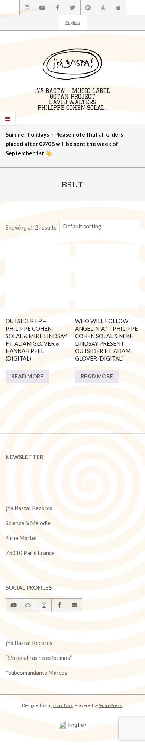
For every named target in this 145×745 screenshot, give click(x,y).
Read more (27, 376)
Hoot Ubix (63, 705)
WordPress (110, 705)
